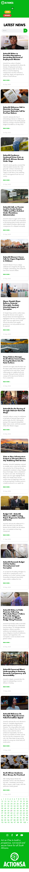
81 (21, 818)
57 (2, 813)
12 (2, 801)
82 (24, 818)
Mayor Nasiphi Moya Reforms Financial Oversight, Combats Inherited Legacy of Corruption (11, 305)
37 (24, 806)
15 (11, 801)
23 (8, 804)
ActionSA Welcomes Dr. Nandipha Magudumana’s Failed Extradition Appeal (13, 716)
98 (18, 822)
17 (18, 801)
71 (18, 815)
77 (8, 818)
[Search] (25, 31)
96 (12, 822)
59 (8, 813)
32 (8, 806)
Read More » (6, 80)
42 (11, 808)
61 (14, 813)
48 (2, 811)
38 (27, 806)
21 (2, 804)
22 (5, 804)
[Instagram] (7, 835)
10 (23, 799)
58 (5, 813)
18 (21, 801)
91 (24, 820)
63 (21, 813)
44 (18, 808)
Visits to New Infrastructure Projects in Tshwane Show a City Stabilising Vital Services (14, 458)
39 (2, 808)
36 (21, 806)
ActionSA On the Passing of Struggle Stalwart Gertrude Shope (14, 410)
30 (2, 806)
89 (18, 820)
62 (18, 813)
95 (9, 822)
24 (11, 804)
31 (5, 806)
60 (11, 813)
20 (27, 801)
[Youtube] (21, 835)
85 (5, 820)
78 (11, 818)
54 (21, 811)
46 (24, 808)
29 (27, 804)
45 (21, 808)
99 (21, 822)
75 (2, 818)
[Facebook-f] (12, 835)
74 (27, 815)
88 (14, 820)
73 (24, 815)
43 (14, 808)
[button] (12, 8)
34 (14, 806)
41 (8, 808)
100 (24, 822)
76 (5, 818)
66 (2, 815)
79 (14, 818)
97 (15, 822)
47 (27, 808)
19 (24, 801)
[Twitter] (17, 835)
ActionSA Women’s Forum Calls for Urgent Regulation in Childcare (14, 259)
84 (2, 820)
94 (5, 822)
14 (8, 801)
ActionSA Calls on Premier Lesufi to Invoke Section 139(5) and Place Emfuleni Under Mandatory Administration (13, 211)
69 (11, 815)
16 (14, 801)
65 (27, 813)
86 (8, 820)
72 (21, 815)
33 (11, 806)
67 (5, 815)
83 (27, 818)
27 (21, 804)
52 (14, 811)
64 (24, 813)
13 (5, 801)
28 (24, 804)
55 (24, 811)
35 (18, 806)
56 (27, 811)
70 (14, 815)
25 (14, 804)
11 (27, 799)
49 (5, 811)
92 (27, 820)
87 (11, 820)
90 (21, 820)
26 (18, 804)
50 (8, 811)
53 (18, 811)
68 (8, 815)
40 (5, 808)
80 (18, 818)
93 (2, 822)
